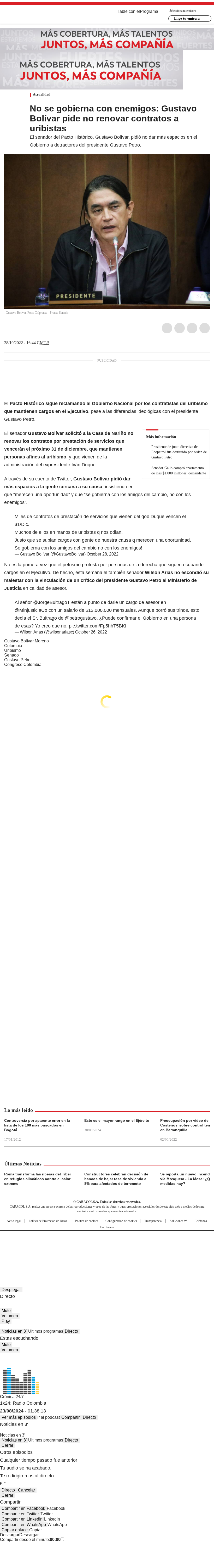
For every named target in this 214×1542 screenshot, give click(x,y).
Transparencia (153, 1221)
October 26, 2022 (91, 632)
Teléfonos (201, 1221)
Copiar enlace (15, 1530)
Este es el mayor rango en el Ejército (116, 1120)
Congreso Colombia (22, 664)
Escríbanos (107, 1227)
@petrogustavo (81, 618)
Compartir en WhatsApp (24, 1524)
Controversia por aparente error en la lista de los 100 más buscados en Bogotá (37, 1125)
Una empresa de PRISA (107, 1242)
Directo (71, 1331)
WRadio (32, 15)
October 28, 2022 (102, 554)
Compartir (70, 1417)
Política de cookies (86, 1221)
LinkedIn (192, 328)
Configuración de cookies (121, 1221)
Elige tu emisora (187, 18)
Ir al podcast (48, 1417)
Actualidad (41, 95)
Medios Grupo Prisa (107, 1255)
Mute (6, 1310)
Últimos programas (45, 1331)
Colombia (13, 645)
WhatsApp (204, 328)
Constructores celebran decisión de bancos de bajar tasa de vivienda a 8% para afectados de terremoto (116, 1179)
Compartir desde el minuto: (30, 1539)
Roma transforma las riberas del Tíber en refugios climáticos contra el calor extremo (37, 1179)
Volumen (10, 1316)
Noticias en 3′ (14, 1331)
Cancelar (26, 1490)
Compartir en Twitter (20, 1514)
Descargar (9, 1535)
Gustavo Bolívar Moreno (26, 641)
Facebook (167, 328)
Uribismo (12, 650)
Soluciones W (178, 1221)
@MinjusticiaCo (31, 610)
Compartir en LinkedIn (22, 1519)
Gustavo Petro (17, 660)
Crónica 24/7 (12, 1396)
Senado (11, 655)
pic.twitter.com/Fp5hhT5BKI (97, 626)
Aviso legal (14, 1221)
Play (6, 1321)
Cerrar (7, 1445)
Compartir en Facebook (23, 1508)
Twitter (179, 328)
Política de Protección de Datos (48, 1221)
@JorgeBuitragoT (51, 602)
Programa (149, 11)
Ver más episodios (19, 1417)
